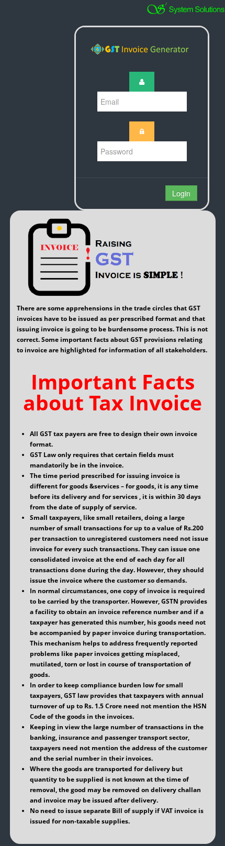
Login (181, 193)
